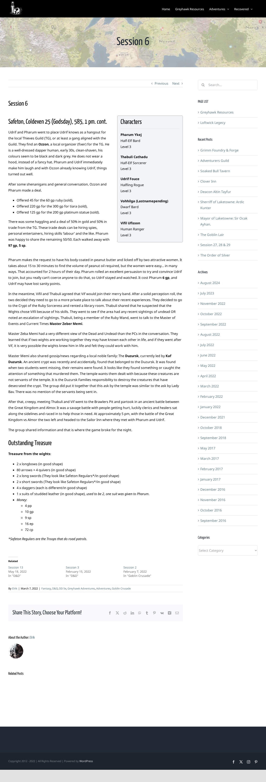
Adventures (103, 588)
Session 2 (130, 567)
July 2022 (207, 345)
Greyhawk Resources (217, 112)
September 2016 (213, 520)
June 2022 (208, 355)
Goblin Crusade (121, 588)
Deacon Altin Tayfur (215, 191)
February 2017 (211, 469)
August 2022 (210, 334)
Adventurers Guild (214, 160)
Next (176, 83)
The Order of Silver (215, 255)
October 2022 (211, 314)
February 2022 (211, 396)
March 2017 (209, 458)
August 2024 (210, 283)
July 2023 (207, 293)
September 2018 (213, 438)
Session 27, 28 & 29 (215, 245)
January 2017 (210, 479)
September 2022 (213, 324)
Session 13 (15, 567)
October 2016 (211, 510)
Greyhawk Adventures (81, 588)
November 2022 (212, 303)
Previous (161, 83)
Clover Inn (208, 181)
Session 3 (72, 567)
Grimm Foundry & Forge (219, 150)
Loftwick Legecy (212, 122)
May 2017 (207, 448)
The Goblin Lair (212, 234)
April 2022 (208, 376)
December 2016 (212, 489)
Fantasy (46, 588)
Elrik (14, 588)
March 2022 (209, 386)
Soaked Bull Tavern (215, 171)
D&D (55, 588)
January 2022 (210, 407)
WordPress (86, 761)
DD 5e (62, 588)
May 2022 (207, 365)
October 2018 (211, 427)
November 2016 (212, 500)
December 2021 (212, 417)
